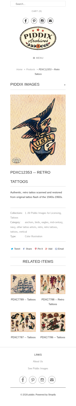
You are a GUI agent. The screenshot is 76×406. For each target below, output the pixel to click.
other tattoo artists (26, 227)
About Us (38, 361)
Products (30, 69)
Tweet (17, 249)
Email (61, 249)
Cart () (37, 11)
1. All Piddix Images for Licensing (43, 213)
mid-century (56, 222)
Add (50, 249)
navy (12, 227)
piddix (31, 394)
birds (37, 222)
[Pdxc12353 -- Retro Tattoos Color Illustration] (38, 130)
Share (29, 249)
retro (40, 227)
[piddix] (38, 39)
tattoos (14, 231)
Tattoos (14, 217)
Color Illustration (33, 236)
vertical (23, 231)
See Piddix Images (38, 368)
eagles (45, 222)
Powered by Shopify (46, 394)
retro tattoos (50, 227)
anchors (29, 222)
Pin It (40, 249)
